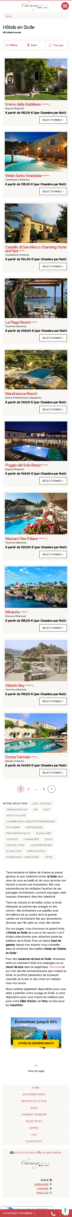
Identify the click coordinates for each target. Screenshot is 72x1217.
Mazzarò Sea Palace (22, 539)
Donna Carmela (18, 757)
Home (35, 1088)
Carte (34, 45)
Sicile (33, 1108)
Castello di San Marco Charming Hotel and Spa (35, 249)
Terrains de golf (17, 810)
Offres (33, 1128)
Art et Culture (16, 816)
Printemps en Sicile (18, 833)
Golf (47, 810)
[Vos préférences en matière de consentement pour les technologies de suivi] (65, 1210)
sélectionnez (52, 120)
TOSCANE (42, 1188)
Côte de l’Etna (15, 845)
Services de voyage (34, 1101)
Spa (36, 810)
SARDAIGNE (41, 1184)
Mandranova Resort (21, 394)
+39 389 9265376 (51, 1153)
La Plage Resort (18, 323)
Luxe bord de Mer (41, 845)
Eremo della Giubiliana (23, 105)
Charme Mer (31, 839)
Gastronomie (34, 827)
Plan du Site (34, 1141)
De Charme (13, 827)
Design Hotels (36, 851)
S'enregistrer (25, 1213)
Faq (33, 1135)
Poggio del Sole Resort (24, 465)
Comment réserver (34, 1114)
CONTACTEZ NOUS (24, 1153)
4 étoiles (12, 839)
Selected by (34, 1121)
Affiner (14, 45)
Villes (48, 839)
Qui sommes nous (33, 1094)
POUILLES (42, 1193)
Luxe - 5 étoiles (41, 804)
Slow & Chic (14, 851)
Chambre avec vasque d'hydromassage (30, 821)
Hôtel (49, 857)
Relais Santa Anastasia (23, 176)
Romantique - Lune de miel (22, 857)
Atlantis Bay (15, 686)
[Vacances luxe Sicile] (39, 5)
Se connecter (10, 1213)
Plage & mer (43, 833)
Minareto (13, 612)
